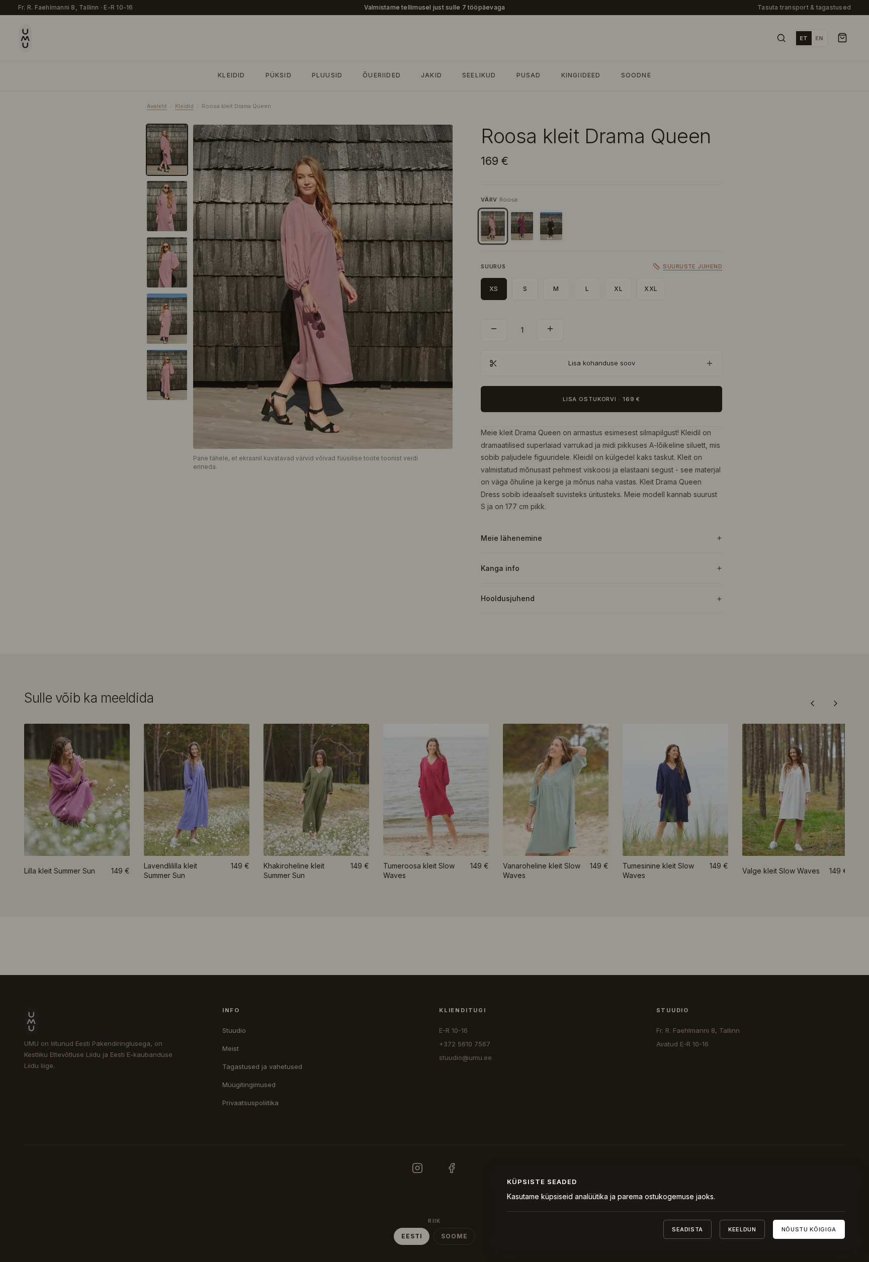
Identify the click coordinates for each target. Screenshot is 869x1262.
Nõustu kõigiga (808, 1229)
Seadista (687, 1229)
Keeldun (742, 1229)
